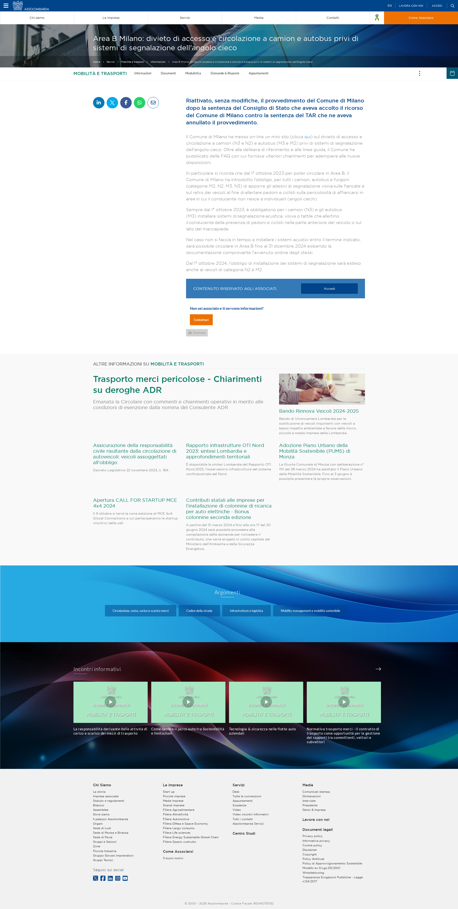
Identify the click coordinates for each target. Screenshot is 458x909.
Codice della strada (199, 611)
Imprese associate (106, 796)
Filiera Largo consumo (179, 828)
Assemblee (100, 809)
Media (307, 785)
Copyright (309, 854)
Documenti (168, 73)
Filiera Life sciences (176, 832)
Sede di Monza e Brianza (110, 832)
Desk (236, 791)
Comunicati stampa (316, 791)
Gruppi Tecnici (103, 860)
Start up (169, 791)
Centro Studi (244, 833)
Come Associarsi (178, 851)
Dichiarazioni (311, 796)
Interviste (309, 800)
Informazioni (158, 62)
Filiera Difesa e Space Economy (185, 823)
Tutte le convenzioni (247, 796)
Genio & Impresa (314, 809)
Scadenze (239, 805)
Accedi (437, 5)
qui (307, 136)
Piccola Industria (104, 851)
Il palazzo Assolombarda (110, 819)
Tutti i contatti (243, 819)
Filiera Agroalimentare (178, 809)
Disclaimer (309, 849)
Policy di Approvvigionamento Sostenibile (332, 863)
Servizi (111, 62)
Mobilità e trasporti (132, 62)
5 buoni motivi (173, 858)
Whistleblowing (313, 872)
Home (96, 62)
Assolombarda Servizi (248, 823)
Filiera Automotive (176, 819)
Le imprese (173, 785)
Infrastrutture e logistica (246, 611)
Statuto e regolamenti (108, 800)
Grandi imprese (173, 805)
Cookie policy (312, 845)
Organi (98, 823)
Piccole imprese (174, 796)
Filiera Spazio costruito (179, 841)
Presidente (309, 805)
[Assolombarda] (37, 5)
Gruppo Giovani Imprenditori (113, 855)
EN (390, 5)
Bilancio (98, 805)
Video (237, 809)
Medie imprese (173, 800)
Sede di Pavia (102, 837)
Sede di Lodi (102, 828)
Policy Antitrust (313, 858)
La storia (99, 791)
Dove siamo (101, 814)
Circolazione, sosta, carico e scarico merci (141, 611)
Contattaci (201, 320)
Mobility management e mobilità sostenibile (310, 611)
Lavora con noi (411, 5)
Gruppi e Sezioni (104, 841)
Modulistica (193, 73)
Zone (96, 846)
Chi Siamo (102, 785)
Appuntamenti (258, 73)
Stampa (199, 333)
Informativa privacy (316, 840)
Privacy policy (312, 836)
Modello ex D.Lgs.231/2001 (321, 867)
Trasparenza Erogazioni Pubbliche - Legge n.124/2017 (332, 879)
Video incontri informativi (251, 814)
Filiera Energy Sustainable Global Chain (191, 837)
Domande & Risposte (225, 73)
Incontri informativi (97, 669)
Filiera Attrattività (175, 814)
